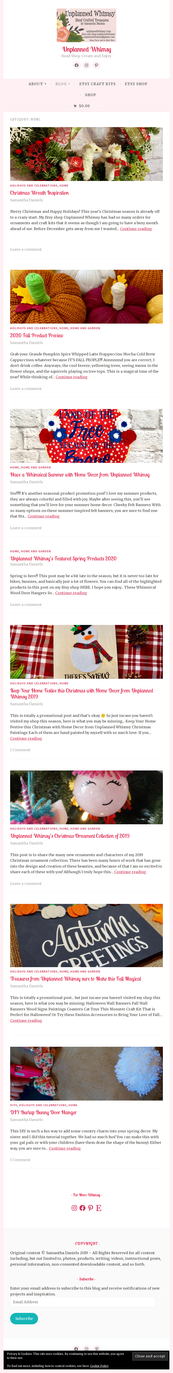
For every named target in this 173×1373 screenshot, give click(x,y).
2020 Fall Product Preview (36, 335)
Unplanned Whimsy (86, 49)
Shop (90, 95)
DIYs (13, 1105)
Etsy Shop (136, 84)
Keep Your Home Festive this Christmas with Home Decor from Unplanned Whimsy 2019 (81, 693)
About (36, 84)
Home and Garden (85, 328)
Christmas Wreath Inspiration (39, 192)
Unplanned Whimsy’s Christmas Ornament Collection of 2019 (70, 836)
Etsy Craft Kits (97, 84)
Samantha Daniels (26, 200)
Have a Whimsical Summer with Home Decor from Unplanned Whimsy (80, 474)
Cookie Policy (99, 1366)
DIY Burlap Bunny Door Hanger (43, 1112)
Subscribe (24, 1318)
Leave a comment (26, 249)
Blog (61, 84)
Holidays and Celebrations (34, 185)
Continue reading (136, 228)
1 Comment (20, 750)
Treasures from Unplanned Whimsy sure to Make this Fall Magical (75, 978)
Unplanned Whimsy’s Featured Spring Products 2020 (63, 558)
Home (63, 185)
